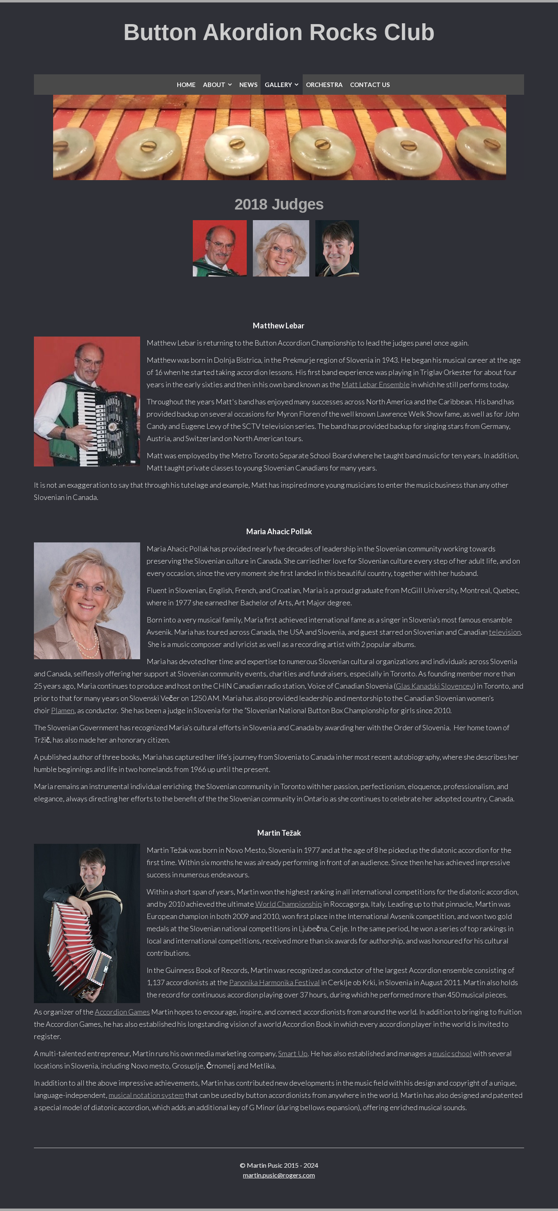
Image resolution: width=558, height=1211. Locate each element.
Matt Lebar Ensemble (375, 384)
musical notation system (146, 1095)
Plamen (62, 710)
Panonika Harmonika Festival (274, 982)
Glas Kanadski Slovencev (434, 685)
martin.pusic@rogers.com (279, 1175)
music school (452, 1053)
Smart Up (293, 1053)
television (505, 631)
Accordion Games (122, 1011)
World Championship (288, 903)
